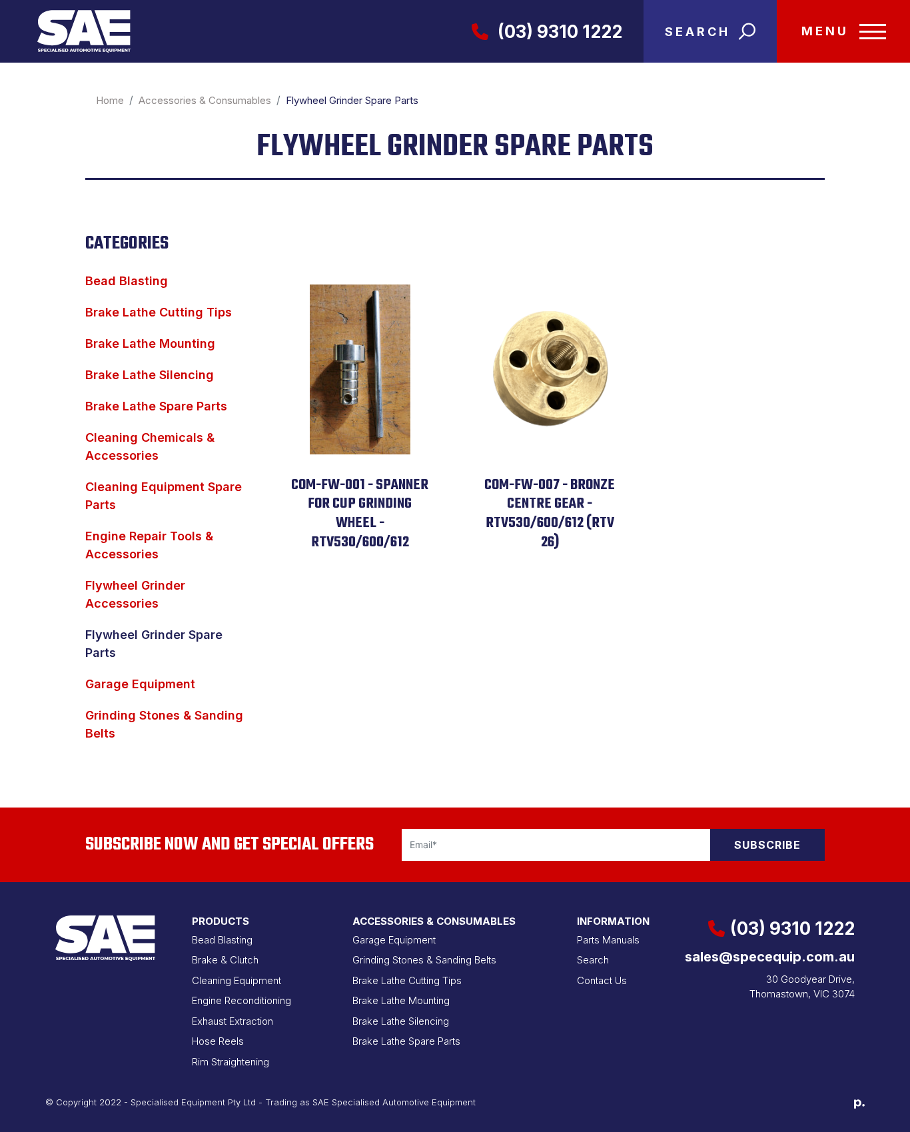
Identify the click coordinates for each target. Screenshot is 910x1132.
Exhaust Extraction (232, 1021)
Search (593, 959)
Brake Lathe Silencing (149, 375)
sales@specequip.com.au (770, 957)
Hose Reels (218, 1041)
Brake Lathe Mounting (150, 343)
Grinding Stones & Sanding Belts (424, 959)
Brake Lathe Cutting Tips (158, 312)
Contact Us (602, 980)
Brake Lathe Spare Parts (156, 406)
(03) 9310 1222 (558, 31)
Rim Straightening (230, 1061)
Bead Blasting (126, 281)
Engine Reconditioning (241, 1000)
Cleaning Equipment (236, 980)
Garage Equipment (140, 684)
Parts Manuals (608, 939)
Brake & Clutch (225, 959)
